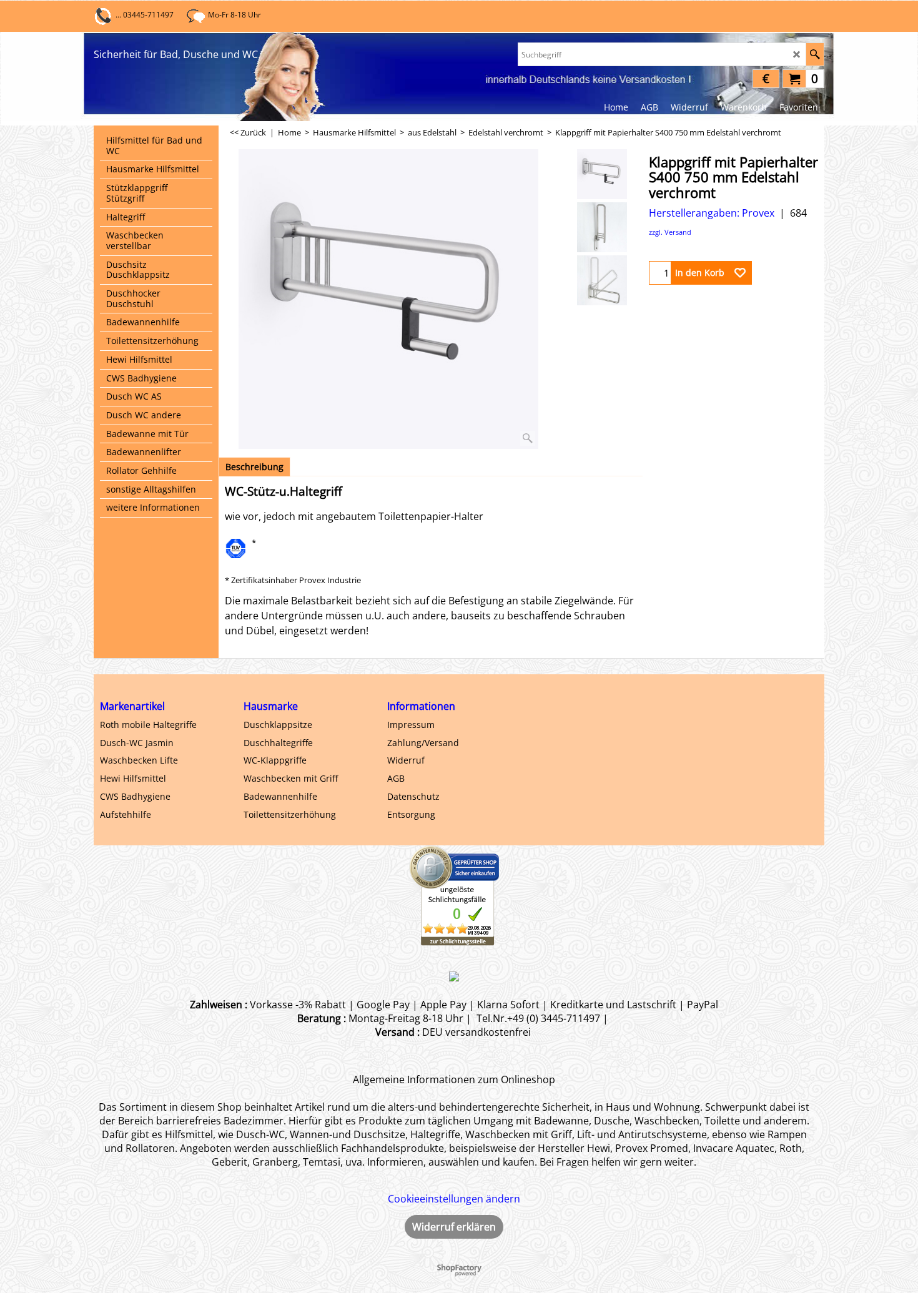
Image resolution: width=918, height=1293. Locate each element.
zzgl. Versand (670, 232)
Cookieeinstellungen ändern (454, 1199)
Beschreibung (254, 467)
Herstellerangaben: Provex (711, 213)
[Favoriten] (740, 273)
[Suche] (815, 54)
